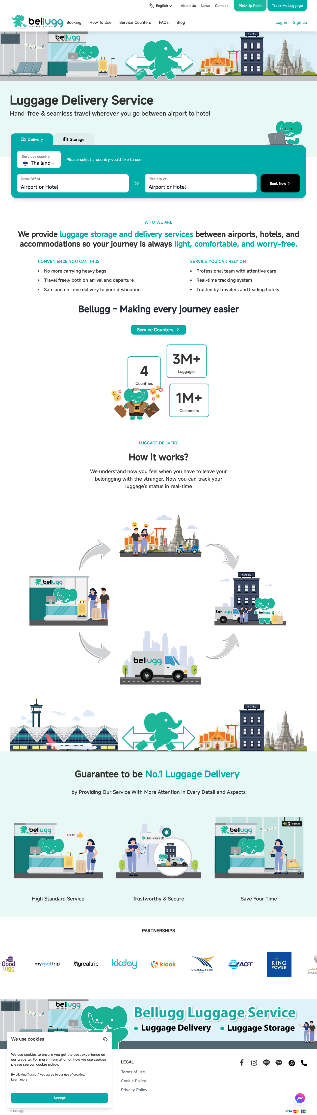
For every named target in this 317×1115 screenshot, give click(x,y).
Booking (73, 22)
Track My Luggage (287, 5)
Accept (59, 1097)
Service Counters (135, 22)
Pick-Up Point (250, 5)
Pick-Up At (157, 178)
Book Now (278, 183)
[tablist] (158, 139)
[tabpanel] (158, 171)
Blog (181, 22)
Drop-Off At (30, 178)
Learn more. (19, 1079)
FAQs (164, 22)
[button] (287, 5)
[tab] (32, 139)
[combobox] (161, 5)
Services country (36, 156)
